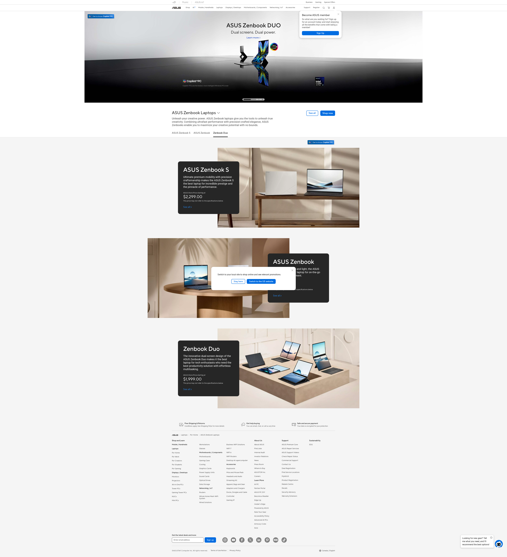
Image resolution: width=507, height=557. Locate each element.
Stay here (238, 281)
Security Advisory (289, 492)
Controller (230, 496)
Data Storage (204, 484)
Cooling (202, 464)
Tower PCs (176, 489)
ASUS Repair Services (290, 449)
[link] (176, 8)
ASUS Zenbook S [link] (181, 132)
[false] (320, 33)
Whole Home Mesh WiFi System (208, 497)
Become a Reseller (261, 496)
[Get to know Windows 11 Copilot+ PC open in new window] (321, 142)
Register (316, 7)
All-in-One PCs (177, 485)
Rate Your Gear (260, 512)
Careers (257, 476)
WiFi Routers (231, 456)
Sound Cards (204, 476)
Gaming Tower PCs (179, 492)
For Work (175, 457)
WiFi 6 (228, 452)
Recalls (284, 488)
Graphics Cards (205, 468)
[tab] (244, 99)
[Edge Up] (275, 540)
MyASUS (285, 476)
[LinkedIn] (258, 540)
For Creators (177, 461)
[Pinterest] (267, 540)
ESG (311, 445)
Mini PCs (175, 500)
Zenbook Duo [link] (220, 132)
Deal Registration (288, 468)
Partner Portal (259, 488)
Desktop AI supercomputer (237, 460)
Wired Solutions (205, 502)
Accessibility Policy (261, 516)
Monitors (175, 477)
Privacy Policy (235, 550)
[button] (318, 2)
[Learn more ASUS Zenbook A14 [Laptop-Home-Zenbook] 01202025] (253, 102)
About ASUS (259, 445)
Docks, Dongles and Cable (236, 492)
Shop (188, 7)
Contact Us (286, 464)
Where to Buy (259, 468)
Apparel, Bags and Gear (235, 484)
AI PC (256, 484)
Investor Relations (261, 456)
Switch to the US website (261, 281)
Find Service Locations (290, 472)
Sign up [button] (210, 540)
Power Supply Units (207, 472)
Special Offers (329, 2)
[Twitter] (250, 540)
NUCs (174, 496)
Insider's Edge (259, 504)
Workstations (204, 445)
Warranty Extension (289, 496)
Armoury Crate (260, 524)
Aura (256, 528)
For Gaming (176, 469)
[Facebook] (242, 540)
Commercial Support (290, 460)
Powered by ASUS (261, 508)
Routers (202, 492)
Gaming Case (204, 461)
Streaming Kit (231, 480)
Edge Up (257, 500)
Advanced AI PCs (261, 520)
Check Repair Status (290, 456)
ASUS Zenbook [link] (202, 132)
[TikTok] (284, 540)
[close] (292, 270)
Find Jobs (258, 449)
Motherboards (205, 457)
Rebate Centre (287, 484)
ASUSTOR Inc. (260, 472)
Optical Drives (204, 480)
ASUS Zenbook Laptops (210, 435)
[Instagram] (225, 540)
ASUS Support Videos (290, 452)
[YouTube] (233, 540)
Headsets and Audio (234, 476)
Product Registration (290, 480)
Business (309, 2)
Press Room (259, 464)
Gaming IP (230, 500)
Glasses (202, 449)
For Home (176, 453)
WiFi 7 (228, 449)
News (256, 460)
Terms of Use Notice (218, 550)
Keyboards (230, 468)
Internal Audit (259, 452)
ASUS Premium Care (290, 445)
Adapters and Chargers (235, 488)
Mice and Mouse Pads (234, 472)
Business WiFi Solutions (235, 445)
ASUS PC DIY (259, 492)
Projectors (176, 481)
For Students (177, 465)
